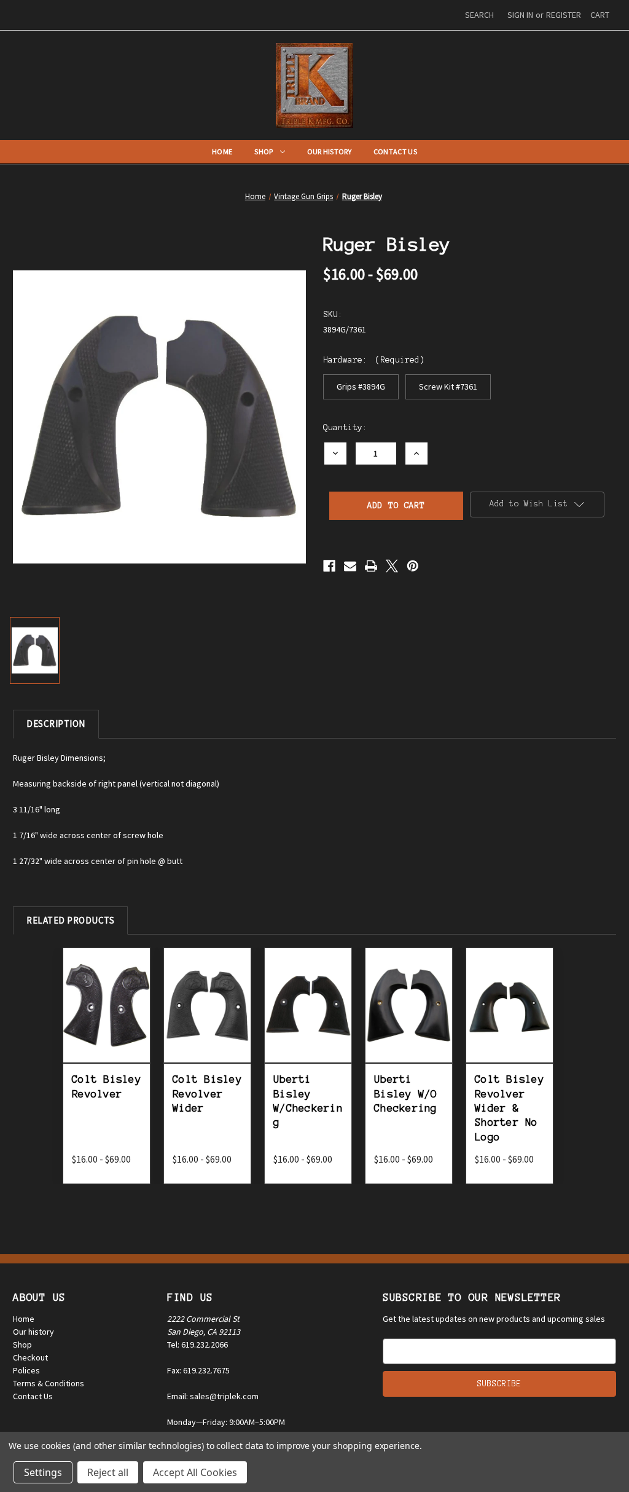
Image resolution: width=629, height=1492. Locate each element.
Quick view (109, 987)
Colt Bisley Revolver (106, 1086)
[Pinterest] (413, 566)
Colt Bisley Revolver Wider (207, 1093)
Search (479, 14)
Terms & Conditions (48, 1383)
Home (222, 151)
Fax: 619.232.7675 (198, 1370)
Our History (329, 151)
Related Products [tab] (70, 920)
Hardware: (373, 359)
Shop (263, 151)
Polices (26, 1370)
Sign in (520, 14)
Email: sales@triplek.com (213, 1396)
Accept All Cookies (195, 1472)
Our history (33, 1331)
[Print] (371, 566)
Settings (43, 1472)
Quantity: (345, 427)
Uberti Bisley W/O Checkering (405, 1093)
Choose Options (109, 1019)
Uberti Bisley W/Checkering (308, 1101)
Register (563, 14)
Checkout (30, 1357)
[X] (392, 566)
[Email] (350, 566)
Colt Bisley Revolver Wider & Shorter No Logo (509, 1108)
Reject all (107, 1472)
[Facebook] (329, 566)
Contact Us (395, 151)
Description (55, 723)
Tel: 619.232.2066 (197, 1344)
